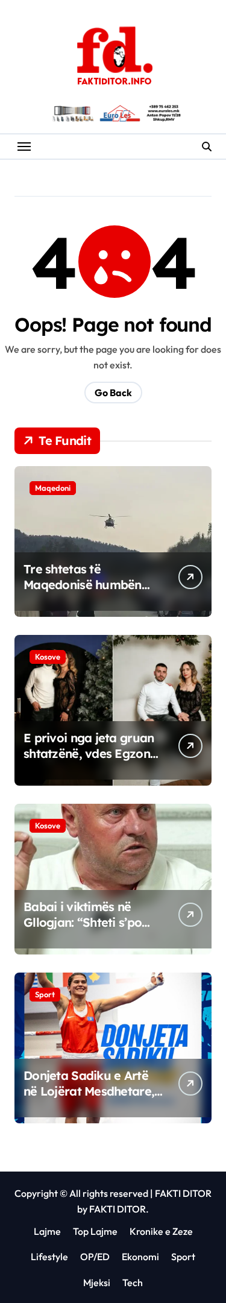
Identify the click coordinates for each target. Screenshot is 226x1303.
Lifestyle (49, 1257)
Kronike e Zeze (161, 1231)
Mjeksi (96, 1282)
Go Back (113, 392)
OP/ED (95, 1257)
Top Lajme (95, 1231)
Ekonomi (140, 1257)
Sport (45, 994)
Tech (132, 1282)
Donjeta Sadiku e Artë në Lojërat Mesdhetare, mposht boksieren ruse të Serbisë (89, 1099)
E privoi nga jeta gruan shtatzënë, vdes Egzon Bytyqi (89, 753)
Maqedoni (53, 488)
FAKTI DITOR (183, 1193)
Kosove (47, 656)
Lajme (47, 1231)
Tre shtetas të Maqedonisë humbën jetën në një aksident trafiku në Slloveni (83, 592)
